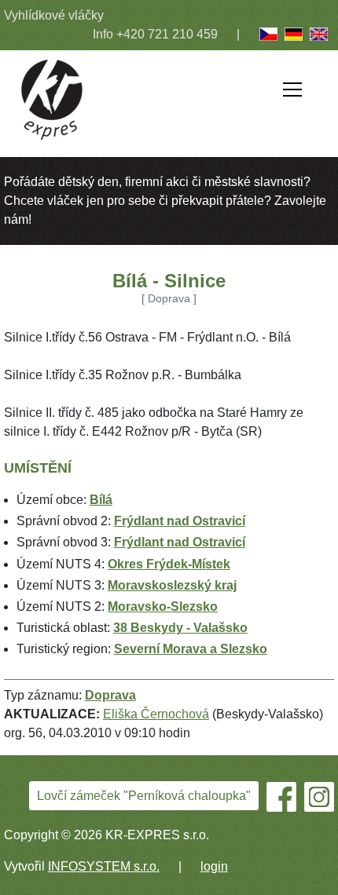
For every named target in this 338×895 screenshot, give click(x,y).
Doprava (110, 695)
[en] (319, 34)
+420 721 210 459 (167, 34)
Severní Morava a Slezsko (190, 649)
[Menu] (292, 92)
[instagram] (319, 795)
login (214, 866)
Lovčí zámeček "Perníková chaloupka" (144, 795)
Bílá (101, 499)
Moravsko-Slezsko (163, 606)
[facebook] (281, 797)
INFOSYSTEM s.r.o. (104, 866)
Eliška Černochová (156, 714)
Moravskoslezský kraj (172, 585)
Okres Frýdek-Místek (169, 564)
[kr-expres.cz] (52, 98)
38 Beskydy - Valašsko (180, 627)
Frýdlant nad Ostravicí (179, 521)
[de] (294, 34)
